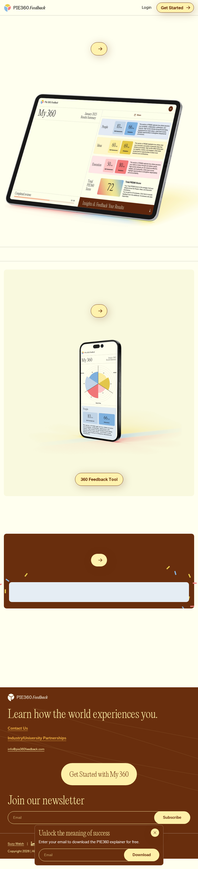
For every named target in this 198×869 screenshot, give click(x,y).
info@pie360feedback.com (26, 749)
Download (142, 855)
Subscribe (172, 817)
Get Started (172, 7)
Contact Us (18, 728)
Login (146, 7)
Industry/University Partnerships (37, 738)
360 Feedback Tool (99, 479)
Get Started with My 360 (98, 774)
